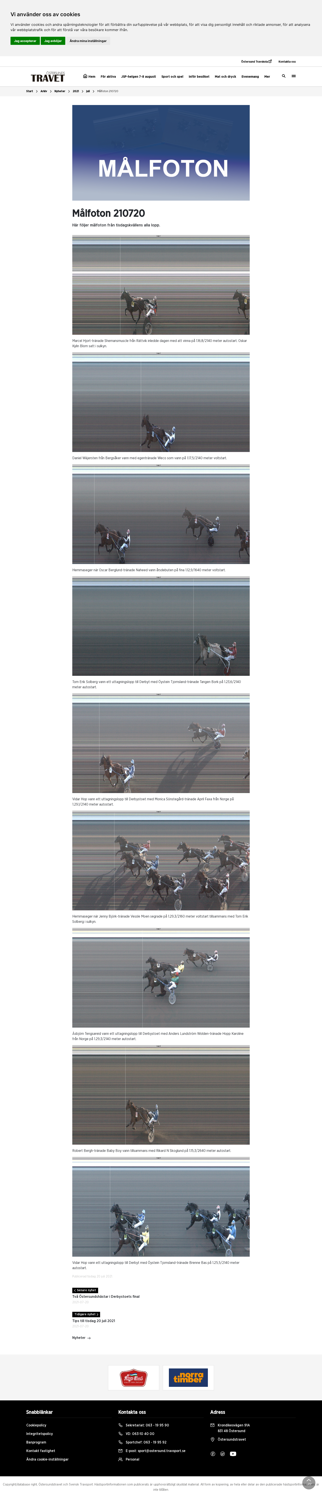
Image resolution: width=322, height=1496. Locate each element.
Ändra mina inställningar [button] (88, 41)
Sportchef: (145, 1442)
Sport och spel (172, 76)
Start (29, 91)
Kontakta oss (287, 61)
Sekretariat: (147, 1425)
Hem (91, 76)
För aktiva (108, 76)
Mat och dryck (225, 76)
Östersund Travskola (255, 61)
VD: (139, 1434)
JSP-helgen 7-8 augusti (138, 76)
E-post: (155, 1451)
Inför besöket (199, 76)
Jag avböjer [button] (53, 41)
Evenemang (250, 76)
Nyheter (60, 91)
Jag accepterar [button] (25, 41)
